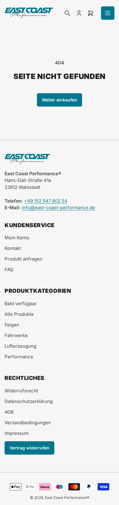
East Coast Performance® (67, 497)
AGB (9, 412)
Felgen (12, 325)
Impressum (17, 433)
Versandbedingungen (28, 422)
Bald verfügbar (21, 303)
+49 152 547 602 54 (45, 201)
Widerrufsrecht (21, 391)
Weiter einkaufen (59, 99)
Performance (19, 357)
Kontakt (13, 248)
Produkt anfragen (23, 259)
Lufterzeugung (20, 346)
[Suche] (67, 13)
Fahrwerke (16, 335)
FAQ (9, 269)
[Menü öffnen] (107, 13)
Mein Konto (17, 238)
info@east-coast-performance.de (58, 207)
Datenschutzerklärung (29, 401)
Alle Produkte (19, 314)
